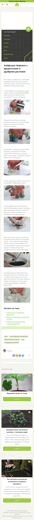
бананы (6, 46)
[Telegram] (20, 356)
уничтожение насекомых (19, 336)
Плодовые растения (11, 342)
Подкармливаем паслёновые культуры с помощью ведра (17, 431)
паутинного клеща (23, 91)
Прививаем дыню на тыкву (17, 393)
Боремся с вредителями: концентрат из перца (18, 318)
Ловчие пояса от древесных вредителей (15, 313)
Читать (17, 399)
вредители (7, 35)
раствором (12, 181)
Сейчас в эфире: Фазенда (17, 1)
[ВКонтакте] (14, 356)
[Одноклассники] (17, 356)
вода (5, 50)
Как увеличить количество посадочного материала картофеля (17, 481)
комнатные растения (12, 339)
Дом (6, 336)
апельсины (7, 39)
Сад (22, 339)
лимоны (6, 43)
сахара (16, 277)
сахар (5, 58)
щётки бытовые (9, 54)
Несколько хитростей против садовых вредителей (16, 322)
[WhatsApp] (23, 356)
